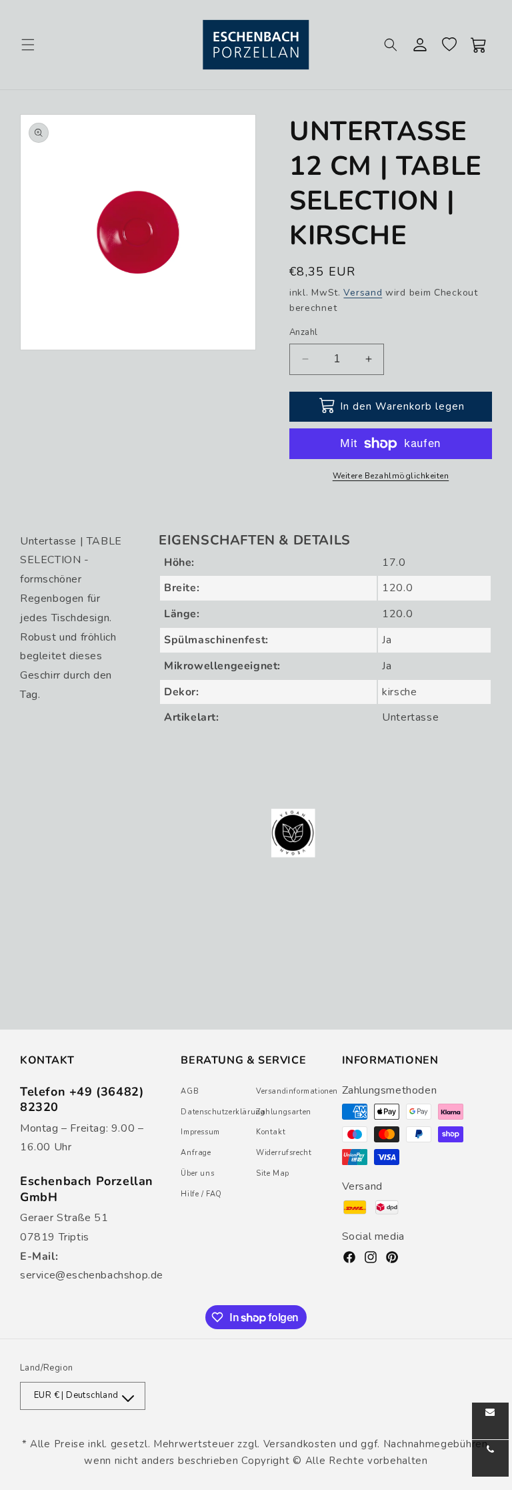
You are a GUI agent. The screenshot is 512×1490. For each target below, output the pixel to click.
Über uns (197, 1173)
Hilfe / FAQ (201, 1194)
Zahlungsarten (283, 1112)
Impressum (200, 1132)
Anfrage (196, 1153)
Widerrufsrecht (283, 1153)
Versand (362, 292)
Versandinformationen (297, 1091)
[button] (28, 44)
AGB (190, 1091)
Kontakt (270, 1132)
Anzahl (303, 332)
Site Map (272, 1173)
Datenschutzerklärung (223, 1112)
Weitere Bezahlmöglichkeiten (391, 475)
